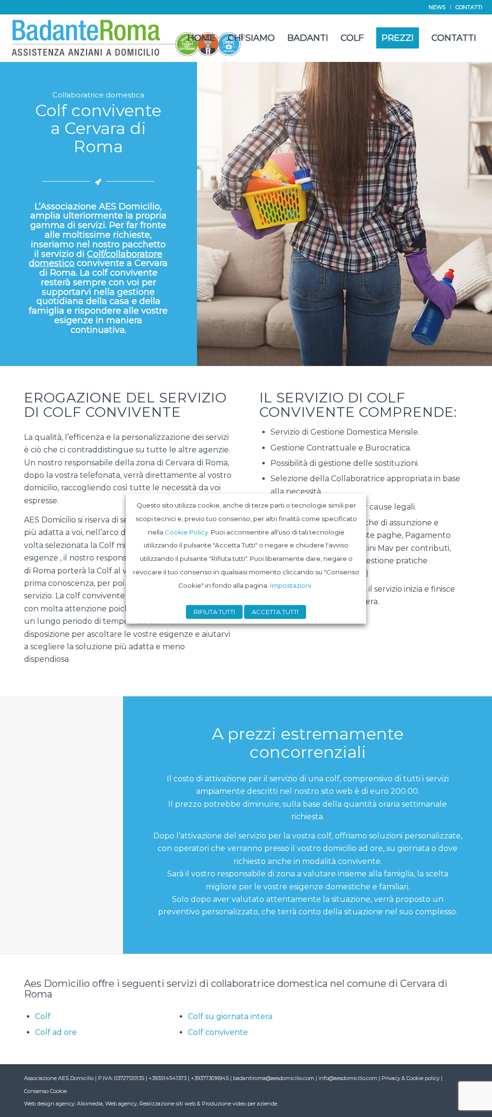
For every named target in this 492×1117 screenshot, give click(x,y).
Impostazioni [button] (290, 585)
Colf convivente (218, 1032)
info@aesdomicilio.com (348, 1078)
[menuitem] (437, 7)
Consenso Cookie (45, 1091)
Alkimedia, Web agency (107, 1103)
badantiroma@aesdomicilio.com (273, 1078)
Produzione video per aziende (239, 1103)
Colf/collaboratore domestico (95, 259)
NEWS (437, 7)
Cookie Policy (186, 531)
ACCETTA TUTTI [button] (275, 611)
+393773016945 (210, 1078)
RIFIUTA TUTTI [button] (214, 611)
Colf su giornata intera (230, 1016)
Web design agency (49, 1103)
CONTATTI (468, 7)
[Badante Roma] (128, 38)
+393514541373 (168, 1078)
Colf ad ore (56, 1032)
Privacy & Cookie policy (410, 1078)
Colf (42, 1016)
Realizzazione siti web (167, 1103)
